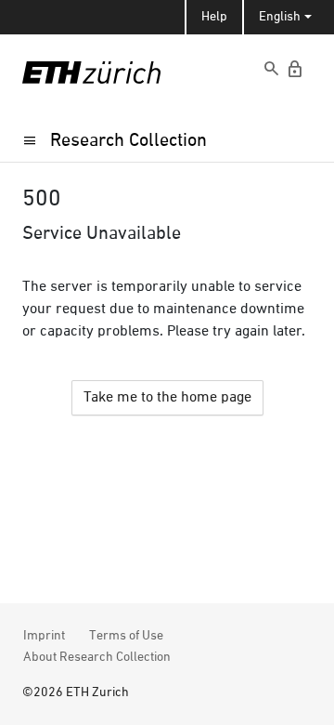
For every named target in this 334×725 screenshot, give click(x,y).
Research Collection (128, 140)
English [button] (280, 16)
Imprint (44, 635)
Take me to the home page (167, 397)
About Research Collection (97, 657)
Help (214, 16)
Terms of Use (126, 635)
